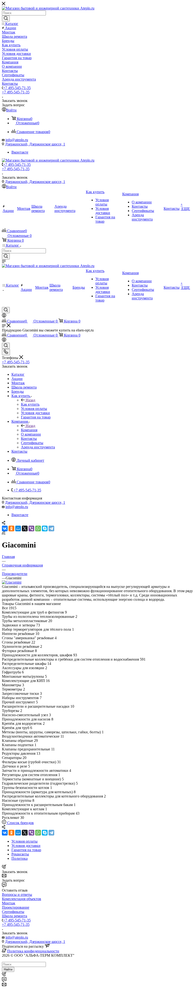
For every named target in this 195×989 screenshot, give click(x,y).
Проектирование (15, 907)
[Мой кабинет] (4, 316)
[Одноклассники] (11, 528)
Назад (30, 400)
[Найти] (6, 18)
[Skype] (45, 528)
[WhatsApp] (38, 528)
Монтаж (8, 903)
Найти (8, 969)
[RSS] (3, 533)
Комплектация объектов (21, 899)
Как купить (30, 404)
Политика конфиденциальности (33, 951)
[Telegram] (51, 528)
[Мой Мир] (18, 528)
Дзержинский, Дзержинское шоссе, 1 (35, 144)
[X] (25, 528)
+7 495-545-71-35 (17, 88)
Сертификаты (13, 912)
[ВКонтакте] (5, 528)
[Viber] (31, 528)
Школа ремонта (14, 916)
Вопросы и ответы (17, 895)
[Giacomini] (11, 582)
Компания (29, 430)
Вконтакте (19, 152)
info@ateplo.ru (16, 140)
